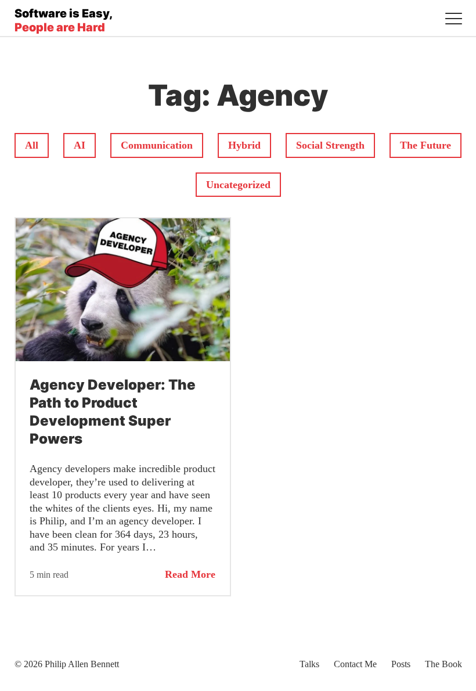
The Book (443, 664)
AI (84, 145)
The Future (425, 145)
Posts (400, 664)
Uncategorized (238, 184)
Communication (156, 145)
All (36, 145)
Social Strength (330, 145)
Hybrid (247, 145)
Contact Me (355, 664)
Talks (309, 664)
